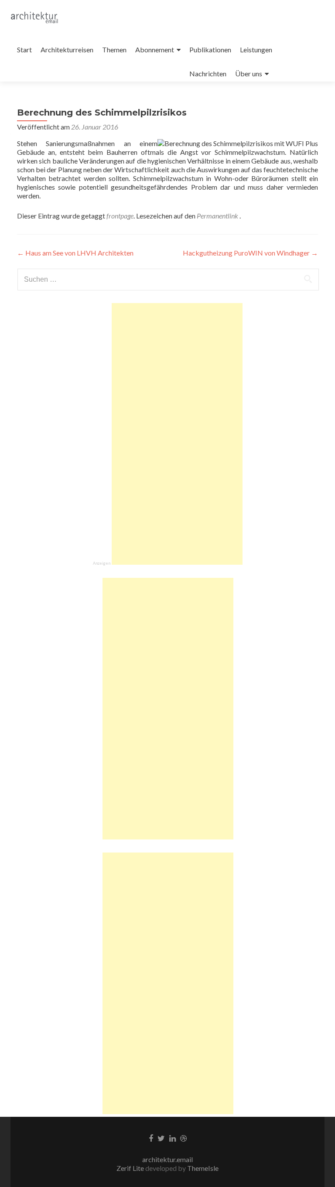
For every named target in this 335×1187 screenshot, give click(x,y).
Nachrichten (207, 73)
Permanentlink (218, 215)
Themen (114, 49)
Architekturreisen (67, 49)
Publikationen (210, 49)
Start (24, 49)
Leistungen (256, 49)
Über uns (248, 73)
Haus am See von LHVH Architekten (75, 253)
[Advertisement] (177, 434)
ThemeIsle (203, 1168)
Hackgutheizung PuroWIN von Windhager (250, 253)
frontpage (119, 215)
